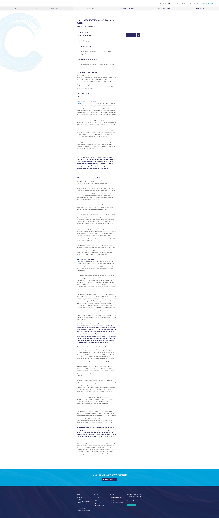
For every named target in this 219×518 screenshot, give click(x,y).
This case (79, 103)
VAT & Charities (114, 499)
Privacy (130, 515)
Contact (184, 3)
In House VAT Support (99, 505)
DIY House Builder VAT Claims (117, 497)
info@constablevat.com (84, 495)
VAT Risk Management (99, 503)
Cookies (135, 515)
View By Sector (54, 8)
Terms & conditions (124, 515)
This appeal (80, 261)
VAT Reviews (97, 497)
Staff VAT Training (98, 506)
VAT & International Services (117, 502)
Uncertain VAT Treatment (127, 8)
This (78, 349)
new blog (97, 75)
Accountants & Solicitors (116, 503)
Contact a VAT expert (207, 3)
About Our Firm (91, 8)
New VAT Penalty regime (164, 8)
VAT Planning (97, 495)
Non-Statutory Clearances (100, 502)
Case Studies (192, 3)
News (177, 3)
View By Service (18, 8)
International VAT (200, 8)
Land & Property (114, 495)
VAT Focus (83, 26)
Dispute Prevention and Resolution (100, 500)
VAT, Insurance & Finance (116, 500)
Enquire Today (131, 35)
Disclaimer (140, 515)
